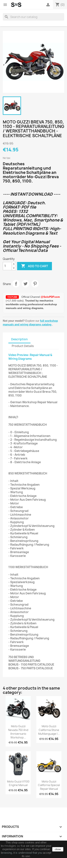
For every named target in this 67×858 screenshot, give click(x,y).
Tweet (25, 283)
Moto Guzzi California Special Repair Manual (49, 785)
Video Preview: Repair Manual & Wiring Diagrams (30, 357)
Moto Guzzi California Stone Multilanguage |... (49, 729)
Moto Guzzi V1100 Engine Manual (18, 783)
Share (16, 283)
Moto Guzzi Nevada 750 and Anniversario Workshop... (18, 731)
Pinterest (35, 283)
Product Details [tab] (23, 346)
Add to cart (34, 266)
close (58, 849)
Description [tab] (19, 339)
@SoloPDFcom (50, 296)
